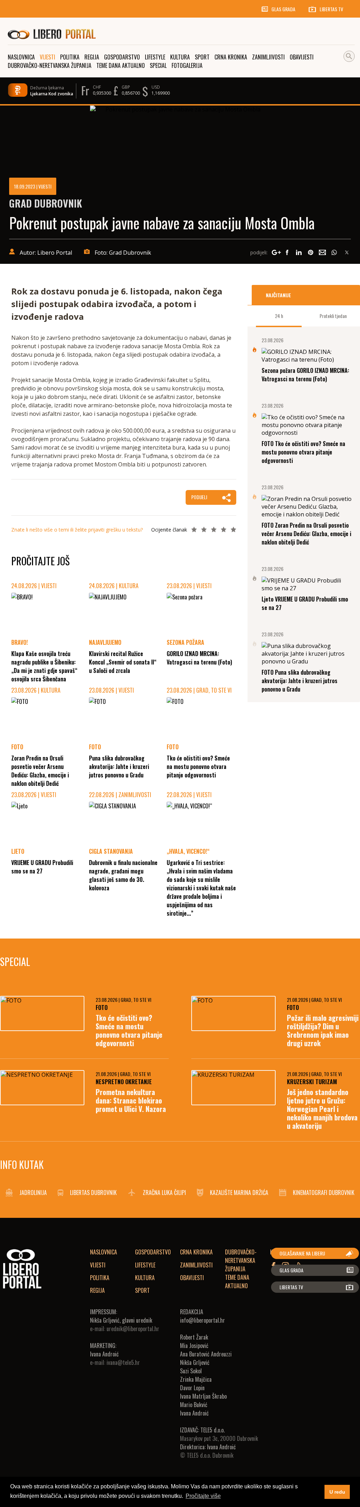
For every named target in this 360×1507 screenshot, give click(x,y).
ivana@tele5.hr (123, 1362)
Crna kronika (196, 1252)
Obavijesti (192, 1277)
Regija (97, 1290)
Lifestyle (145, 1265)
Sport (142, 1290)
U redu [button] (337, 1492)
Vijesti (97, 1265)
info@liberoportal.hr (202, 1320)
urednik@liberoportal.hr (133, 1328)
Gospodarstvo (153, 1252)
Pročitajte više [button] (203, 1496)
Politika (99, 1277)
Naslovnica (103, 1252)
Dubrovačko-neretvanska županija (241, 1260)
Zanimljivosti (196, 1265)
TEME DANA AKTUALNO (237, 1281)
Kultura (145, 1277)
